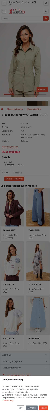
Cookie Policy (7, 400)
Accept (44, 408)
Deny (21, 408)
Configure (31, 408)
